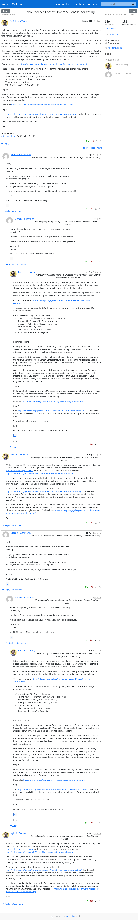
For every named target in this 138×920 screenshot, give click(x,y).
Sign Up (94, 4)
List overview (111, 29)
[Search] (133, 4)
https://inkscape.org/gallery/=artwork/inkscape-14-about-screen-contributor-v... (56, 64)
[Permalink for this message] (100, 141)
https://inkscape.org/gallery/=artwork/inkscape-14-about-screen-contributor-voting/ (44, 491)
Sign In (80, 4)
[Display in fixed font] (97, 141)
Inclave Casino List (9, 14)
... (8, 205)
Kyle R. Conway (18, 21)
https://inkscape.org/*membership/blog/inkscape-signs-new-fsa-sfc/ (42, 104)
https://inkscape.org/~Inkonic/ (19, 470)
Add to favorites (115, 48)
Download (113, 34)
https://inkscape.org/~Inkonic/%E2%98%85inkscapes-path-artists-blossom (39, 473)
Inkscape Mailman (11, 4)
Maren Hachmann (21, 154)
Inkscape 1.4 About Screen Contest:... (120, 14)
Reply (6, 143)
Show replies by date (92, 148)
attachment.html (9, 136)
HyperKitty (70, 916)
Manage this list (64, 4)
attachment (17, 211)
